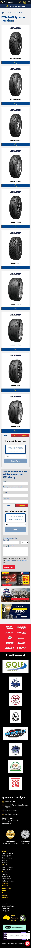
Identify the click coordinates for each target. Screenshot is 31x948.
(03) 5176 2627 (11, 811)
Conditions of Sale (22, 943)
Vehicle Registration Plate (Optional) (10, 539)
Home (5, 13)
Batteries (4, 874)
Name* (5, 481)
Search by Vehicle (7, 853)
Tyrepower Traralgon (17, 6)
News (4, 893)
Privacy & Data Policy (12, 943)
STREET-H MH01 (15, 386)
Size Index (5, 904)
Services (5, 872)
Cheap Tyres (5, 911)
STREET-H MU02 (15, 427)
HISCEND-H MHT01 (15, 222)
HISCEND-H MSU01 (15, 304)
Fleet (4, 890)
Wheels (4, 865)
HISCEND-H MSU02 (15, 345)
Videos (4, 895)
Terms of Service (22, 560)
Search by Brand (7, 858)
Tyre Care (5, 860)
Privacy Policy (11, 560)
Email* (5, 493)
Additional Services (8, 881)
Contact (5, 886)
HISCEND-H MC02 (15, 181)
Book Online (6, 888)
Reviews (5, 898)
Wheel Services (6, 879)
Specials (5, 883)
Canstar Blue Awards (8, 906)
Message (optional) (8, 546)
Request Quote (8, 567)
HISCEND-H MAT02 (15, 99)
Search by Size (6, 856)
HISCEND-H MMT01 (15, 263)
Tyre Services (6, 876)
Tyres (4, 851)
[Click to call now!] (20, 2)
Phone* (12, 487)
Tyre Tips (4, 862)
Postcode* (6, 499)
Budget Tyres (6, 908)
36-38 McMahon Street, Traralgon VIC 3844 (17, 806)
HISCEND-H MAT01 (15, 58)
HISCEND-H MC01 (15, 140)
